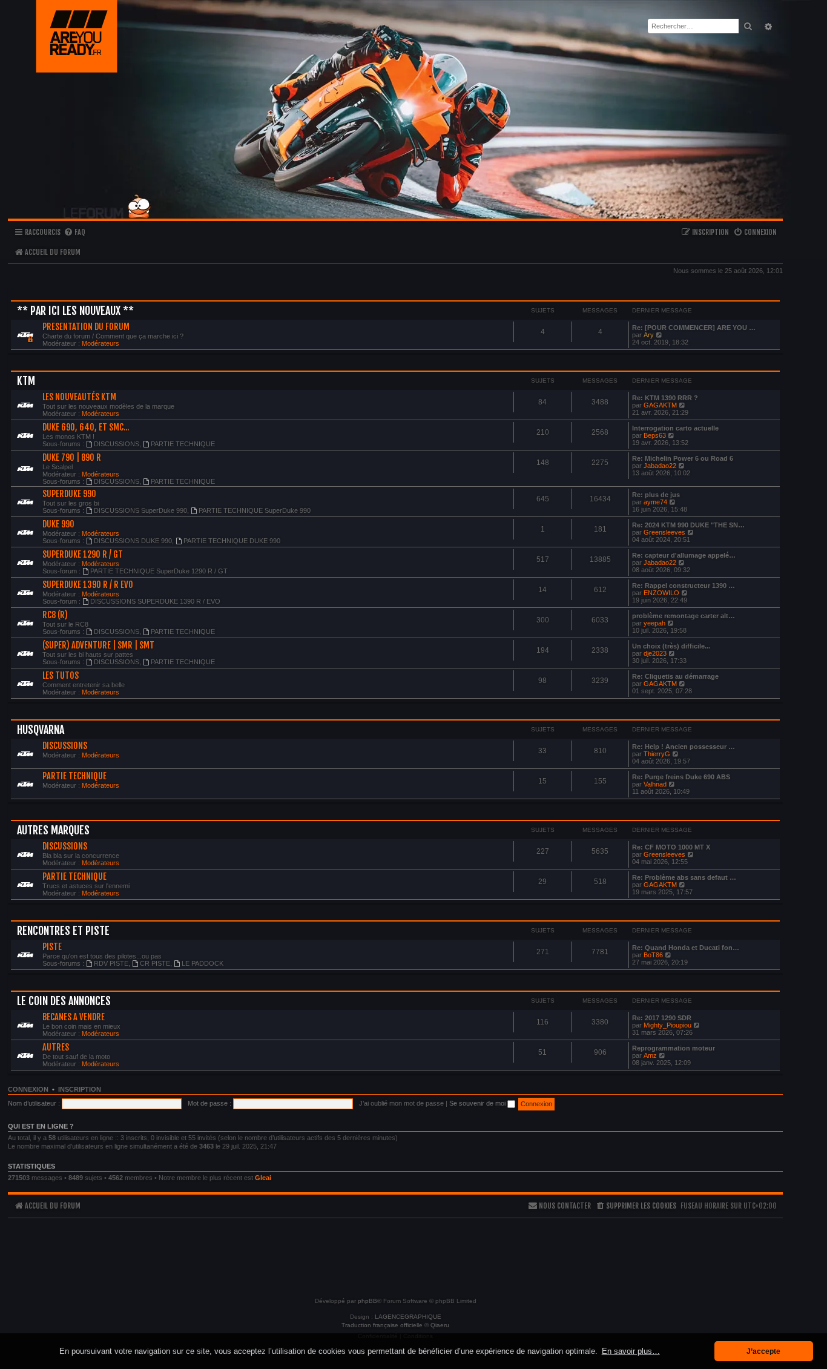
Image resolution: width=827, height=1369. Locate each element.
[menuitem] (74, 233)
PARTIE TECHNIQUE (183, 443)
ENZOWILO (661, 592)
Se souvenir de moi (478, 1103)
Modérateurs (100, 343)
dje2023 (655, 653)
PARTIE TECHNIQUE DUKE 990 (231, 540)
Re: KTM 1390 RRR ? (665, 397)
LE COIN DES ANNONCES (64, 1001)
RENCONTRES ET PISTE (63, 930)
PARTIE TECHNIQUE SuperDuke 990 (255, 510)
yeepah (654, 623)
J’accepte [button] (763, 1351)
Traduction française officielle (382, 1325)
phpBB (367, 1301)
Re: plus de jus (656, 494)
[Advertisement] (395, 1252)
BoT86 (653, 954)
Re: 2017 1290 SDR (661, 1017)
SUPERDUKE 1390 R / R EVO (87, 584)
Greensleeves (664, 532)
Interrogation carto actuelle (675, 428)
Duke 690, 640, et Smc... (85, 427)
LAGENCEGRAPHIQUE (408, 1316)
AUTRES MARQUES (53, 830)
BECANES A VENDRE (73, 1017)
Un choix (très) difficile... (671, 646)
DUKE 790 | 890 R (71, 457)
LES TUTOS (60, 675)
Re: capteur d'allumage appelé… (684, 555)
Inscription (79, 1089)
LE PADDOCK (202, 963)
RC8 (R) (55, 615)
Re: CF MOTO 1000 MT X (671, 847)
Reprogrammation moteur (673, 1048)
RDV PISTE (111, 963)
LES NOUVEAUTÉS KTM (79, 397)
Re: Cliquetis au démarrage (675, 676)
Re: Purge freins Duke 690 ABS (681, 776)
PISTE (52, 947)
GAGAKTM (660, 405)
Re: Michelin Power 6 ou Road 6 (682, 458)
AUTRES (55, 1047)
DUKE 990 (58, 524)
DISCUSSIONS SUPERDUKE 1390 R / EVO (155, 601)
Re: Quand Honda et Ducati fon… (685, 947)
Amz (650, 1055)
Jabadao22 (660, 465)
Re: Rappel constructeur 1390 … (683, 585)
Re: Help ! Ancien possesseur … (683, 746)
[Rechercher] (748, 26)
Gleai (263, 1177)
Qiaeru (439, 1325)
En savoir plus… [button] (631, 1351)
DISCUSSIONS (116, 443)
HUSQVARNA (40, 729)
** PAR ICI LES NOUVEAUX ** (75, 310)
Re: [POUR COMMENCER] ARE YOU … (694, 327)
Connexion (28, 1089)
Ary (649, 334)
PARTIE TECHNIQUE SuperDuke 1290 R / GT (159, 571)
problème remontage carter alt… (683, 615)
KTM (26, 381)
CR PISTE (155, 963)
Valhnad (655, 784)
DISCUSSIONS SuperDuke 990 (140, 510)
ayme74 (655, 502)
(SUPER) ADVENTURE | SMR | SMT (98, 645)
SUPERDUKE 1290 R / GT (82, 554)
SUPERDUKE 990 (69, 494)
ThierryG (657, 753)
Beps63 (655, 435)
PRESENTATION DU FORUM (86, 327)
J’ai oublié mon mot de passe (401, 1103)
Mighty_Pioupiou (667, 1025)
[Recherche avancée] (767, 26)
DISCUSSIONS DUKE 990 (133, 540)
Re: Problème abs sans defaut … (684, 877)
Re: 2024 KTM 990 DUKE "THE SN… (688, 525)
